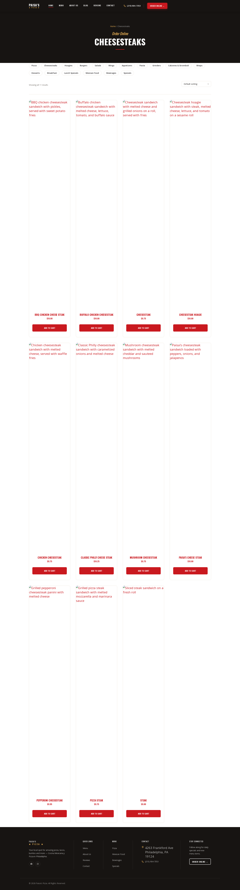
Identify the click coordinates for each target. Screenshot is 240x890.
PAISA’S (34, 5)
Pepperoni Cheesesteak (50, 800)
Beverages (111, 73)
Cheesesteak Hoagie (190, 314)
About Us (73, 5)
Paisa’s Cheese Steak (190, 557)
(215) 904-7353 (152, 861)
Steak (143, 800)
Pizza (34, 65)
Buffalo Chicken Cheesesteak (96, 314)
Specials (127, 73)
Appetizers (127, 65)
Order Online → (157, 5)
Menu (61, 5)
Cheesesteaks (50, 65)
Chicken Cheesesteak (49, 557)
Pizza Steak (96, 800)
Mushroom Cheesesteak (143, 557)
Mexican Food (92, 73)
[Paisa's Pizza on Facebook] (31, 863)
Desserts (36, 73)
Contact (111, 5)
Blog (85, 5)
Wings (111, 65)
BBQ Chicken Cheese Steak (49, 314)
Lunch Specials (71, 73)
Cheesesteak (144, 314)
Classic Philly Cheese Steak (96, 557)
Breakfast (52, 73)
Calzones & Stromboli (178, 65)
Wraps (199, 65)
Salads (98, 65)
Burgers (83, 65)
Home (50, 5)
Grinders (156, 65)
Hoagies (68, 65)
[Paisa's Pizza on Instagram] (37, 863)
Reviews (97, 5)
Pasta (142, 65)
